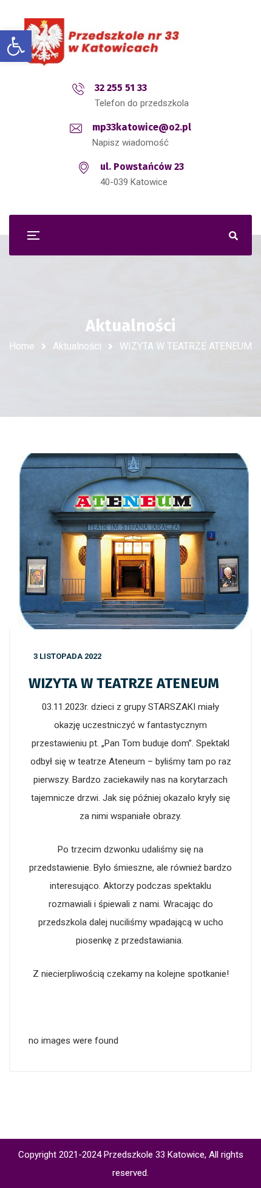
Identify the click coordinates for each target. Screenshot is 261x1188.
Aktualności (77, 346)
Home (22, 346)
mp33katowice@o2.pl (141, 127)
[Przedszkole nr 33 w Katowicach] (130, 42)
